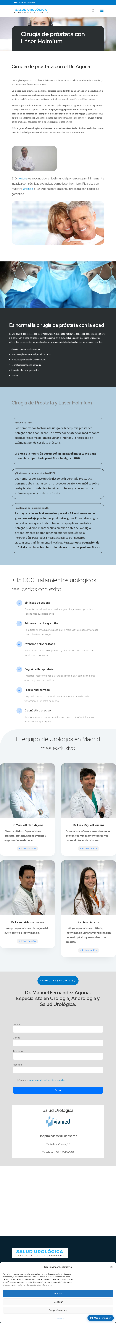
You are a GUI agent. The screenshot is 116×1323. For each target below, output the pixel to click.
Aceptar (58, 1293)
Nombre (17, 1024)
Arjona (23, 178)
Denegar (58, 1301)
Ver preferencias (58, 1310)
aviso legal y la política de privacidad (47, 1080)
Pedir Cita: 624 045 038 (24, 2)
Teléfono (18, 1051)
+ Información (27, 848)
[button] (111, 1266)
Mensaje (17, 1065)
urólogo (28, 189)
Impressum (59, 1318)
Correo (16, 1038)
